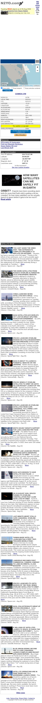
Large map (7, 90)
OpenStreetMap (28, 85)
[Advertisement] (21, 37)
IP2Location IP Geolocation (10, 142)
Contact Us (31, 698)
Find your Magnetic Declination (12, 144)
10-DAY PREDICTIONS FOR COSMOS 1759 (20, 131)
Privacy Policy (23, 698)
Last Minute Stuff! (7, 148)
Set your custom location (20, 167)
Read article (6, 199)
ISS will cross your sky (37, 5)
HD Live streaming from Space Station (14, 11)
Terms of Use (14, 698)
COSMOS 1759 (20, 94)
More (22, 264)
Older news (20, 693)
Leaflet (20, 85)
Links (8, 698)
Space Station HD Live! (9, 146)
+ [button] (37, 67)
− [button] (37, 70)
